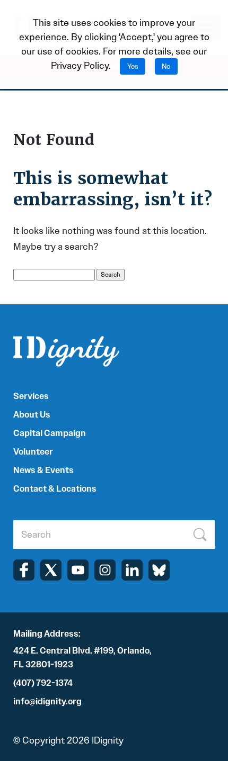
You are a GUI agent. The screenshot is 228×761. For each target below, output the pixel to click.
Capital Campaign (49, 433)
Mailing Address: (47, 633)
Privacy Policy (80, 65)
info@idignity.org (47, 701)
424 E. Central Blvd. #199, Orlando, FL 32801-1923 (82, 657)
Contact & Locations (55, 488)
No (166, 66)
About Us (31, 414)
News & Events (43, 470)
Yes (132, 66)
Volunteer (33, 451)
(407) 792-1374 (43, 682)
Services (31, 396)
